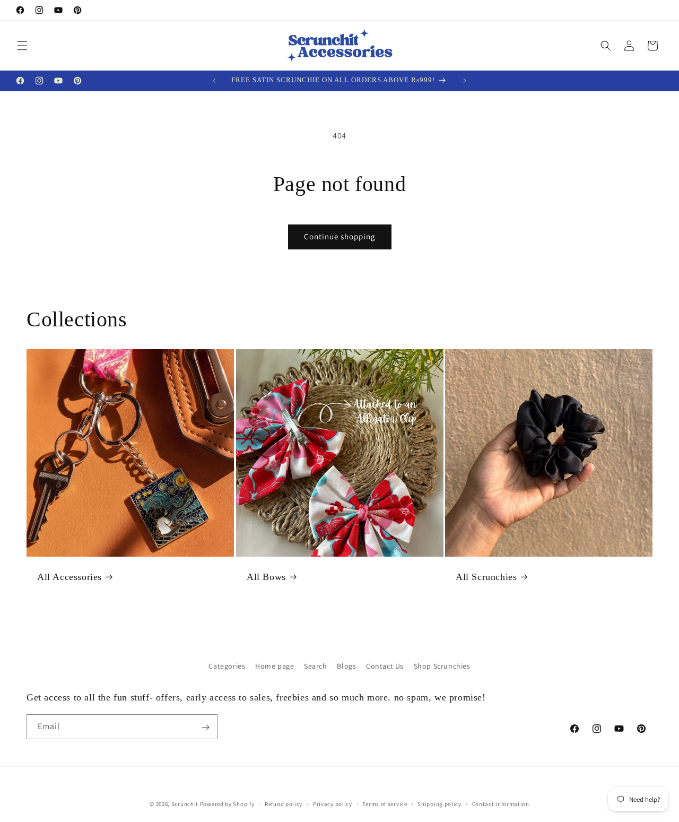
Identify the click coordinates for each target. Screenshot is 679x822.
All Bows (266, 576)
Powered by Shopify (227, 804)
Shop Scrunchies (442, 666)
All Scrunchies (486, 576)
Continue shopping (340, 236)
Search (315, 666)
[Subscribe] (205, 727)
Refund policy (283, 803)
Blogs (346, 666)
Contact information (500, 803)
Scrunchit (184, 804)
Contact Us (385, 666)
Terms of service (384, 803)
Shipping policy (439, 803)
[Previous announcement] (214, 81)
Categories (226, 666)
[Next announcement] (464, 81)
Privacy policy (332, 803)
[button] (22, 45)
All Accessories (69, 576)
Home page (274, 666)
